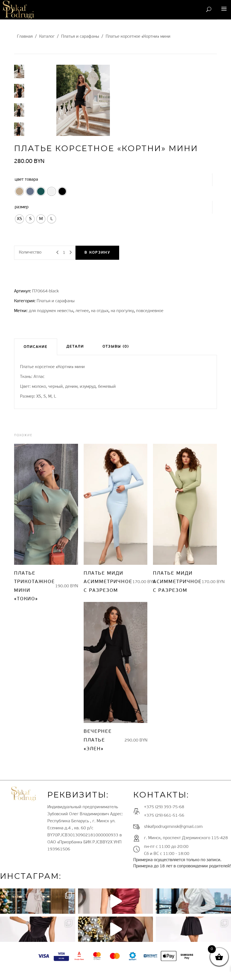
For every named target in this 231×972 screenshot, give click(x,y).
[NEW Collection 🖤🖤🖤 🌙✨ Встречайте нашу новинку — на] (37, 929)
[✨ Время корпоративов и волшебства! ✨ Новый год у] (37, 901)
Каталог (47, 37)
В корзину (97, 252)
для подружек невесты (51, 311)
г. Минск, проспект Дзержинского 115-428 (186, 838)
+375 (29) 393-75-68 (164, 807)
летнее (82, 311)
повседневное (149, 311)
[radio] (19, 191)
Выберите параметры (41, 504)
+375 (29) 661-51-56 (164, 816)
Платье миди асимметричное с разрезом (108, 582)
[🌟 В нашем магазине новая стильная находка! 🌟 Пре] (193, 901)
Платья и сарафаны (80, 37)
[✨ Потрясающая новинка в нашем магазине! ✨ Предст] (193, 929)
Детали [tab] (75, 346)
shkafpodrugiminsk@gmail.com (173, 827)
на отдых (99, 311)
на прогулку (122, 311)
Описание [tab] (36, 347)
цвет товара (26, 180)
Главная (25, 37)
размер (21, 207)
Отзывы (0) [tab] (116, 346)
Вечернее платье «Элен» (98, 740)
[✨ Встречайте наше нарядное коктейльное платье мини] (115, 929)
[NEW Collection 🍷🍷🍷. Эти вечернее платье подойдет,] (115, 901)
